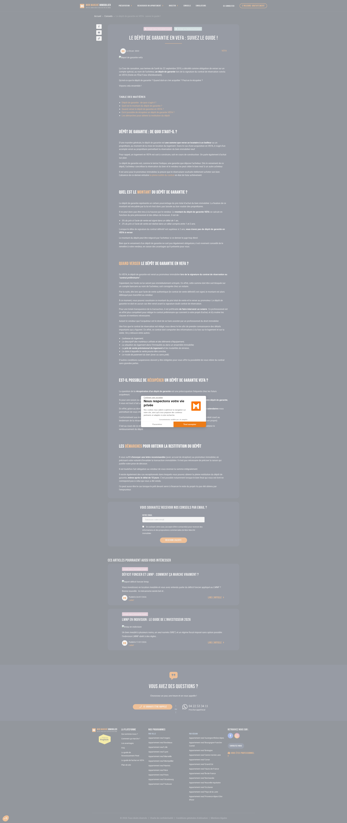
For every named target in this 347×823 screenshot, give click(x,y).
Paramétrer (157, 424)
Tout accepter (189, 424)
